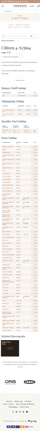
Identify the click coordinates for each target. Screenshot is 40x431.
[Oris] (10, 382)
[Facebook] (13, 412)
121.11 (14, 130)
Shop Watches (35, 1)
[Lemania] (29, 382)
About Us (9, 401)
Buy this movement (11, 57)
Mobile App (18, 401)
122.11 (14, 132)
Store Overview (8, 404)
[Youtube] (27, 412)
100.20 (4, 132)
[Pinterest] (20, 412)
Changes (26, 27)
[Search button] (36, 11)
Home (19, 16)
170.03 (25, 130)
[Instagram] (16, 412)
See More (35, 131)
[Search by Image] (31, 36)
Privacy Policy (24, 407)
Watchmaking (13, 407)
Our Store (28, 401)
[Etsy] (23, 412)
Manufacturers (22, 25)
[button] (2, 1)
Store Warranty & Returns (25, 404)
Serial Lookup (14, 27)
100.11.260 (5, 130)
